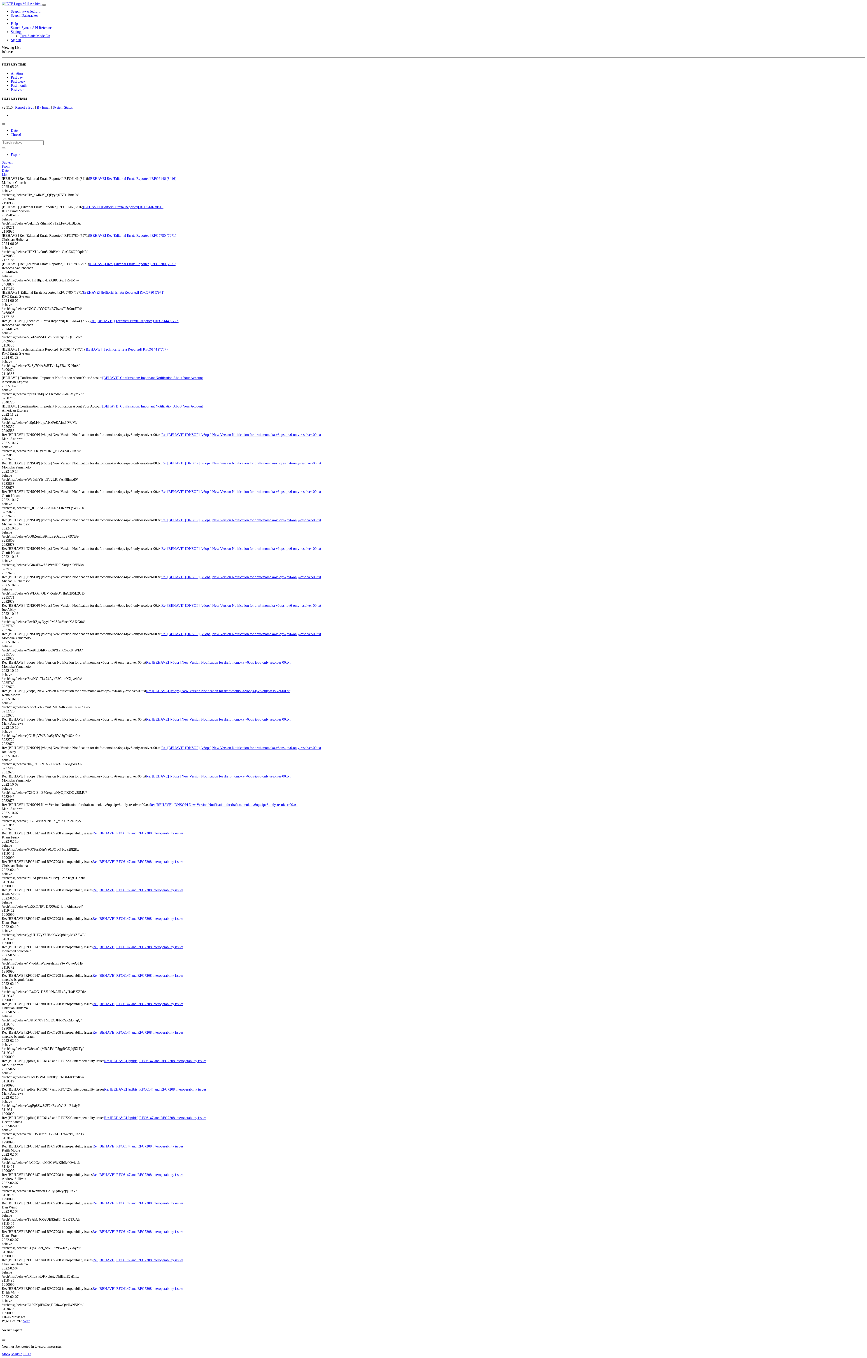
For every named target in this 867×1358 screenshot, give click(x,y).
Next (26, 1321)
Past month (19, 85)
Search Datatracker (24, 15)
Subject (7, 162)
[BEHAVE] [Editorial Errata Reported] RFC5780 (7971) (123, 292)
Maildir (16, 1354)
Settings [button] (16, 32)
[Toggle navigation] (44, 5)
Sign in (16, 40)
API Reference (42, 28)
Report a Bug (24, 107)
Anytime (17, 73)
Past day (17, 77)
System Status (63, 107)
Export (16, 155)
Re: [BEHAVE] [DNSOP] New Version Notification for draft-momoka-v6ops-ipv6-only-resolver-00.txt (224, 805)
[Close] (3, 1340)
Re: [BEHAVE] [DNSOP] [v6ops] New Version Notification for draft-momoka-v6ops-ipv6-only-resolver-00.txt (241, 435)
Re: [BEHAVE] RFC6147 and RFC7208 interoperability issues (138, 833)
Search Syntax (21, 28)
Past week (18, 81)
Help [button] (14, 24)
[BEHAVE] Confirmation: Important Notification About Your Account (152, 378)
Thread (16, 134)
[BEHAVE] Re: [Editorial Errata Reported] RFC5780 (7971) (132, 235)
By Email (43, 107)
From (5, 166)
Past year (17, 89)
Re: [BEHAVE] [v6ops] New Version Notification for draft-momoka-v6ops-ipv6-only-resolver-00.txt (218, 662)
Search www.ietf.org (25, 11)
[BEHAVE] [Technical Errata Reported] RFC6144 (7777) (126, 349)
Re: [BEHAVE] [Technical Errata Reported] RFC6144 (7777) (135, 321)
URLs (27, 1354)
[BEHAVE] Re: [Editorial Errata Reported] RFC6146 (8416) (132, 178)
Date (14, 130)
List (4, 174)
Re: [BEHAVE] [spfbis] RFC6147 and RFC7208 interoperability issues (155, 1061)
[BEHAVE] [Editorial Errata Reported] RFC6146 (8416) (123, 207)
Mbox (6, 1354)
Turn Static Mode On (35, 36)
